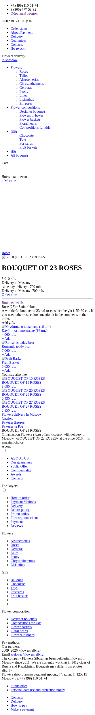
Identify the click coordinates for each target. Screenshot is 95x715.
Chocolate (26, 135)
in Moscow (9, 60)
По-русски (19, 48)
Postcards (26, 143)
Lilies (23, 95)
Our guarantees (21, 462)
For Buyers (9, 486)
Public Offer (19, 466)
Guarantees (18, 40)
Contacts (17, 44)
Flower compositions (25, 107)
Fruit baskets (28, 147)
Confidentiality (21, 470)
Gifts (14, 131)
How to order (20, 498)
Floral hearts (28, 123)
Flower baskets (29, 119)
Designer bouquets (32, 111)
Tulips (23, 75)
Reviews (17, 526)
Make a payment (22, 709)
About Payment (21, 32)
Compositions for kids (34, 127)
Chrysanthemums (31, 83)
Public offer (19, 686)
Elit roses (25, 103)
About (6, 446)
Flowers (16, 67)
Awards (16, 474)
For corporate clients (25, 518)
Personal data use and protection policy (38, 690)
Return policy (20, 510)
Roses (23, 71)
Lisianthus (26, 99)
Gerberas (25, 87)
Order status (19, 28)
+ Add (6, 338)
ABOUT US (20, 458)
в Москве (9, 181)
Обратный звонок (24, 13)
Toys (22, 139)
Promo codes (20, 514)
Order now (9, 295)
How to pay (19, 705)
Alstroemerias (29, 79)
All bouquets (19, 155)
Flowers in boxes (31, 115)
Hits (13, 151)
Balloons (17, 580)
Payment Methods (23, 502)
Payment (17, 522)
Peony (23, 91)
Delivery (17, 36)
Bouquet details (12, 302)
